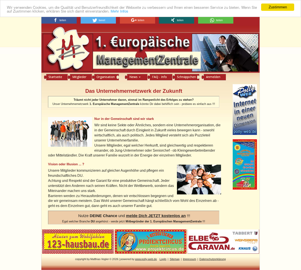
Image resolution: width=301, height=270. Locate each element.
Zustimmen (278, 7)
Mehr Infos (119, 11)
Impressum (189, 259)
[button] (59, 20)
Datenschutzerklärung (212, 259)
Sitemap (175, 259)
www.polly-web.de (146, 259)
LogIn (163, 259)
